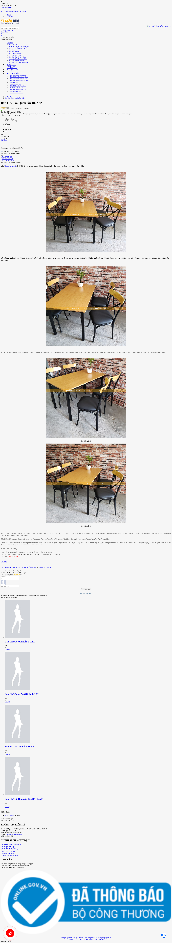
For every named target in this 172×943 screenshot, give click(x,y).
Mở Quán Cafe (14, 82)
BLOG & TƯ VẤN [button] (13, 73)
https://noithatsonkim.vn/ (14, 834)
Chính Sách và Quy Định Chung (11, 844)
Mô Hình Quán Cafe (15, 91)
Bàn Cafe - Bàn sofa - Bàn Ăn (18, 48)
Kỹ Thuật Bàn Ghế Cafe (16, 87)
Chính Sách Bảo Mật (7, 846)
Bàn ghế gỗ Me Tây (15, 53)
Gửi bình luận (86, 589)
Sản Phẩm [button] (10, 43)
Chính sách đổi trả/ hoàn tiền (10, 850)
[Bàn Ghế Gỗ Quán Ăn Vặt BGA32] (10, 23)
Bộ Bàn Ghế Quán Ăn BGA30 (20, 746)
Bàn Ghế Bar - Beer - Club (17, 57)
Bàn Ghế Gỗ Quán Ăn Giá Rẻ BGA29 (24, 799)
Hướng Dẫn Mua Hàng (8, 852)
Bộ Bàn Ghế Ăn (14, 52)
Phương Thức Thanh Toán (9, 855)
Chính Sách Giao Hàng (8, 848)
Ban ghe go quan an (44, 567)
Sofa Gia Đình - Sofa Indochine (19, 46)
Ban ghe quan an (18, 567)
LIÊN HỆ (10, 17)
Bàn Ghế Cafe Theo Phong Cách (19, 80)
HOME (9, 15)
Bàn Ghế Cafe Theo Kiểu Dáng (18, 78)
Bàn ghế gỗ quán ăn (30, 567)
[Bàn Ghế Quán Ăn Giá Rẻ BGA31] (17, 690)
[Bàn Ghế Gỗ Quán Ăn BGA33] (17, 637)
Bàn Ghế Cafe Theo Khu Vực (18, 89)
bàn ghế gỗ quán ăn (10, 166)
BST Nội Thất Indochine (16, 61)
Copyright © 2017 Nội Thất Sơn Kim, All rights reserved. (86, 939)
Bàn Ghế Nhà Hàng (15, 55)
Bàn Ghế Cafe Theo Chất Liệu (18, 75)
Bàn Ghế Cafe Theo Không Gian (19, 77)
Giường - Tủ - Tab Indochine (18, 59)
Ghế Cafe (12, 50)
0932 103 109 (5, 11)
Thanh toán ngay (6, 7)
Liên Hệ (7, 649)
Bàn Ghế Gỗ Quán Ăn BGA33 (20, 641)
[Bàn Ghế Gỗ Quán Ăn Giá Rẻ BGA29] (17, 795)
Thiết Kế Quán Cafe (15, 84)
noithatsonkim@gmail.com (18, 11)
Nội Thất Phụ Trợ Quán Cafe (18, 86)
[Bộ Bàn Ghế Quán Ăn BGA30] (17, 742)
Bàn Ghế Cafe (13, 44)
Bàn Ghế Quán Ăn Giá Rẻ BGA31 (22, 694)
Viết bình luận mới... (86, 593)
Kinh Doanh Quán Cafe (16, 93)
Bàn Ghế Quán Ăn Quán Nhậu (18, 62)
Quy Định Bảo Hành (7, 853)
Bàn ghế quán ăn (6, 567)
